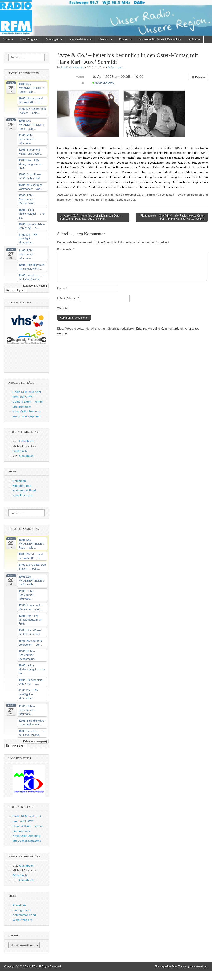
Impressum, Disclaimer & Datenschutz (160, 39)
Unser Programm (29, 39)
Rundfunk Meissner (72, 67)
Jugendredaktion (78, 39)
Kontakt (123, 39)
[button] (16, 290)
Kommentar (65, 249)
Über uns (103, 39)
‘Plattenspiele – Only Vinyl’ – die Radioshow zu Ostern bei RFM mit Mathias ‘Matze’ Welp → (172, 217)
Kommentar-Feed (24, 490)
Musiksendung (104, 82)
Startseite (8, 39)
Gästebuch (26, 441)
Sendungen (52, 39)
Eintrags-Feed (22, 485)
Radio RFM (31, 966)
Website (62, 308)
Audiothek (194, 39)
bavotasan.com (198, 966)
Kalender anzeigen (34, 285)
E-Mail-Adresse (68, 298)
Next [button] (43, 340)
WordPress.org (22, 495)
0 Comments (115, 67)
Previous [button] (9, 340)
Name (62, 288)
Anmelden (19, 480)
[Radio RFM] (106, 18)
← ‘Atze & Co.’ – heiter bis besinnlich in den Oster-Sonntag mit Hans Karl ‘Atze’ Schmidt (90, 217)
